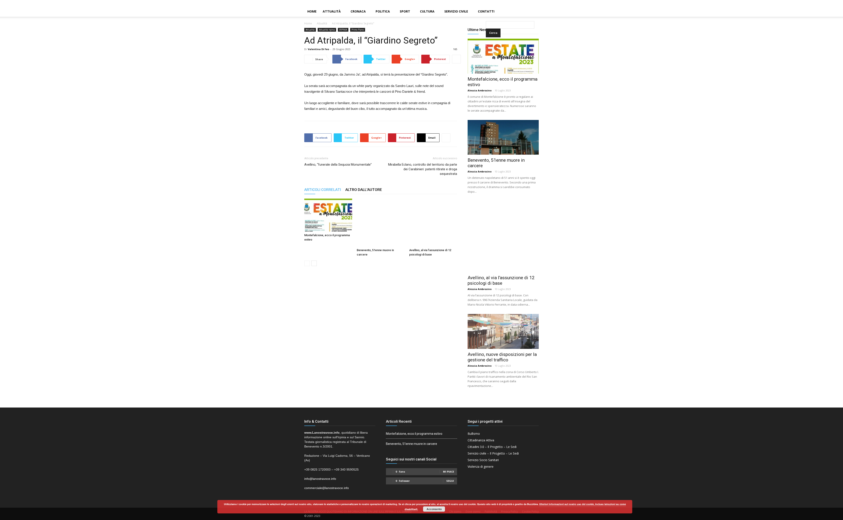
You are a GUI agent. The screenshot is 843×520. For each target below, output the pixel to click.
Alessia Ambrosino (480, 90)
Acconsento (434, 509)
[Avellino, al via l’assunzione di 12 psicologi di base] (433, 222)
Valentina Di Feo (318, 49)
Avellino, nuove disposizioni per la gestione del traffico (502, 357)
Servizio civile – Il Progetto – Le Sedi (493, 453)
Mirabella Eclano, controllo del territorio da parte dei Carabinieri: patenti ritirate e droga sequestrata (422, 169)
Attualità (332, 11)
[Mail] (832, 3)
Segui (450, 480)
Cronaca (358, 11)
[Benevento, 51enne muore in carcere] (381, 222)
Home (312, 11)
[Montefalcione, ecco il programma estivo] (328, 215)
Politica (383, 11)
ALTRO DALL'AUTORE (363, 189)
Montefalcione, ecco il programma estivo (414, 433)
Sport (405, 11)
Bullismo (474, 433)
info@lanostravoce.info (320, 478)
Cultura (427, 11)
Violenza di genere (481, 466)
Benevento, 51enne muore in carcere (411, 444)
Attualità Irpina (327, 29)
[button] (486, 12)
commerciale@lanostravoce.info (326, 488)
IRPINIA (343, 29)
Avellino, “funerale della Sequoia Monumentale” (338, 165)
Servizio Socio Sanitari (483, 460)
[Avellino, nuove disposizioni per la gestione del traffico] (503, 331)
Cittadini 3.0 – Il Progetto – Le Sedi (492, 447)
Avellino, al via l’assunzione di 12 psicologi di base (501, 280)
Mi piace (448, 471)
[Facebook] (824, 3)
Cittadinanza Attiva (481, 440)
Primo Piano (357, 29)
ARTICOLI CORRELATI (322, 189)
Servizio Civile (456, 11)
